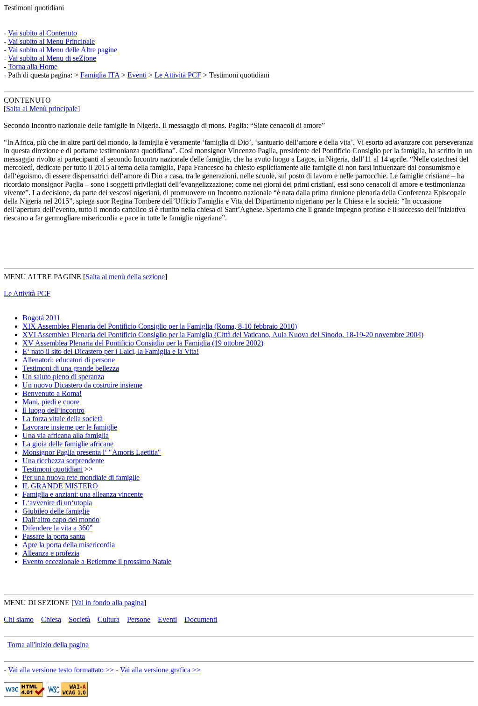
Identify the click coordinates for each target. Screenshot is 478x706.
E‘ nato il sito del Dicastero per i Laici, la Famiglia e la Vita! (110, 351)
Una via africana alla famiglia (65, 435)
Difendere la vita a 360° (57, 528)
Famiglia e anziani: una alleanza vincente (82, 494)
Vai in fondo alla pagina (109, 603)
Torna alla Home (32, 67)
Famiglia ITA (100, 75)
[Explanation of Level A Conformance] (67, 694)
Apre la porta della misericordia (68, 545)
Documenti (200, 619)
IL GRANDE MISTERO (60, 486)
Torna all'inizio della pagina (48, 645)
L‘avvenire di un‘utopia (57, 503)
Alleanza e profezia (50, 553)
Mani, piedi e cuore (50, 402)
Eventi (137, 75)
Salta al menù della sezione (125, 277)
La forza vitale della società (62, 419)
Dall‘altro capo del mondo (60, 519)
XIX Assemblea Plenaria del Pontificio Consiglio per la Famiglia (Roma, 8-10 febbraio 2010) (159, 326)
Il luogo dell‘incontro (53, 410)
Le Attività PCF (178, 75)
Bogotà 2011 (41, 318)
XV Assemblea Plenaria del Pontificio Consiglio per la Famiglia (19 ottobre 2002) (142, 343)
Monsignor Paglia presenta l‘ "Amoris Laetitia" (91, 452)
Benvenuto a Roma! (52, 393)
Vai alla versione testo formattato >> (61, 670)
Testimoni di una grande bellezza (70, 368)
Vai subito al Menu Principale (51, 41)
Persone (138, 619)
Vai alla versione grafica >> (160, 670)
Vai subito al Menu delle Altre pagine (62, 50)
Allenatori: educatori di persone (68, 360)
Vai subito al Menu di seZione (52, 58)
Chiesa (51, 619)
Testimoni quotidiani (52, 469)
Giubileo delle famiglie (56, 511)
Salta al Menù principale (41, 109)
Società (79, 619)
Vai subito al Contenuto (42, 33)
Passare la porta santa (53, 536)
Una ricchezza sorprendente (63, 461)
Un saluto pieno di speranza (63, 377)
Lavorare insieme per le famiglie (69, 427)
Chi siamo (19, 619)
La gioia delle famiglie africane (67, 444)
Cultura (109, 619)
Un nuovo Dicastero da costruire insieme (82, 385)
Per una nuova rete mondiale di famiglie (81, 477)
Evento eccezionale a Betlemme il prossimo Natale (96, 561)
